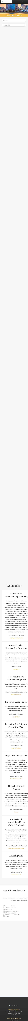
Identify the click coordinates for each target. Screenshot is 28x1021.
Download (12, 1020)
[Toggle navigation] (25, 2)
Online (16, 1020)
